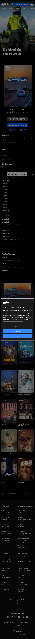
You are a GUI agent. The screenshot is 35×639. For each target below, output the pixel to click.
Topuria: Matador (5, 577)
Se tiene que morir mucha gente (24, 521)
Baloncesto (4, 570)
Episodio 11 (5, 213)
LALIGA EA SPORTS (6, 561)
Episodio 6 (5, 198)
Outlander (20, 517)
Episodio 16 (5, 227)
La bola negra (21, 512)
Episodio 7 (5, 201)
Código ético (21, 566)
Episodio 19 (5, 236)
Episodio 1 (5, 183)
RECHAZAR (17, 331)
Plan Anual (20, 582)
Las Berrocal (21, 526)
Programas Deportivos (23, 542)
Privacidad (28, 622)
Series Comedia (5, 536)
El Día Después (5, 566)
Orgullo (3, 542)
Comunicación (21, 591)
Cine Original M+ (5, 512)
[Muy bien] (17, 112)
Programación (5, 589)
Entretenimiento (5, 540)
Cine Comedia (5, 517)
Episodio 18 (5, 233)
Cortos (3, 522)
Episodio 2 (5, 186)
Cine (10, 9)
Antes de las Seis (7, 454)
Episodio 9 (5, 207)
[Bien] (15, 112)
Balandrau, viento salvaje (24, 395)
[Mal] (10, 112)
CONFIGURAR (17, 326)
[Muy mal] (8, 112)
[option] (11, 293)
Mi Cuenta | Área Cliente (24, 561)
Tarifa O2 (20, 587)
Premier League (5, 563)
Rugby (2, 575)
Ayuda (17, 606)
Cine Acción (4, 519)
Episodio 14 (5, 222)
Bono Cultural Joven (23, 584)
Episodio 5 (5, 195)
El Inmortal (20, 524)
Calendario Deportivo (6, 584)
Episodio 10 (5, 210)
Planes (19, 577)
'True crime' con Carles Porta (25, 536)
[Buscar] (12, 4)
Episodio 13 (5, 219)
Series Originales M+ (6, 531)
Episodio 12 (5, 216)
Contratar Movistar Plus (23, 568)
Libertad (21, 482)
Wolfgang (21, 366)
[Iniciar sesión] (32, 4)
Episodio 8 (5, 204)
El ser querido (21, 510)
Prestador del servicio (9, 622)
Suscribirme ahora (22, 4)
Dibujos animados (22, 540)
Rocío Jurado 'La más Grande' (25, 533)
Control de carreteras (16, 174)
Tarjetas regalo (21, 589)
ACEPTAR (17, 336)
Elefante (4, 482)
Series (3, 9)
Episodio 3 (5, 189)
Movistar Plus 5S (22, 547)
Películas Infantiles (6, 526)
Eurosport (4, 582)
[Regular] (12, 112)
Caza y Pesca (21, 545)
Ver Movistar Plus (22, 556)
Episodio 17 (5, 230)
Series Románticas (6, 533)
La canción (5, 366)
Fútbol (17, 9)
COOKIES (17, 625)
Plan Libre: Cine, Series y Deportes (24, 572)
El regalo (4, 424)
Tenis (2, 573)
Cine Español (4, 515)
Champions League (6, 559)
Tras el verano (22, 454)
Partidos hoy (4, 587)
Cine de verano (5, 524)
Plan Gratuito (21, 580)
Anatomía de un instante (23, 425)
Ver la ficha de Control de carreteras (18, 177)
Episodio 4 (5, 192)
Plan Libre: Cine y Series (24, 575)
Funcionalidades (22, 559)
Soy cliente (19, 119)
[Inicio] (5, 4)
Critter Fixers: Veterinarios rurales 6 (8, 395)
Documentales (5, 538)
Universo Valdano (5, 568)
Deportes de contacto (7, 580)
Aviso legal (20, 622)
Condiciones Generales (23, 563)
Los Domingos (21, 515)
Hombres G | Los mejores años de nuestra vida (25, 530)
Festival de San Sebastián (24, 538)
